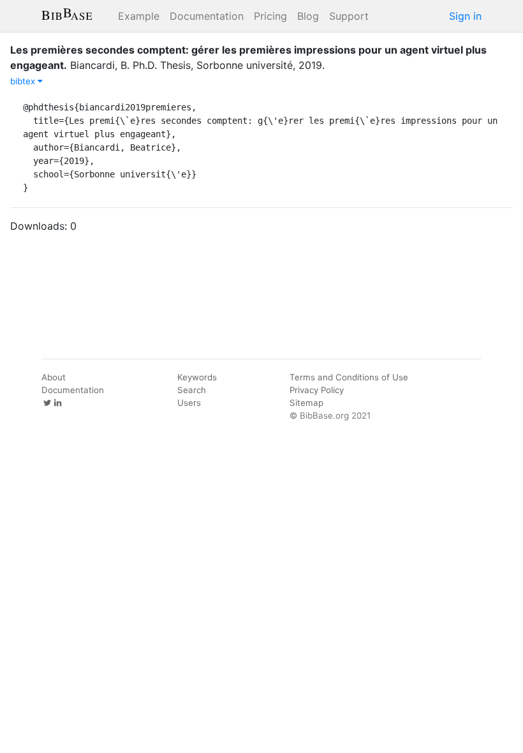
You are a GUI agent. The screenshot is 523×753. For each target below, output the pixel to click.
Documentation (207, 16)
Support (349, 16)
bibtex (24, 81)
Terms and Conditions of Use (349, 377)
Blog (308, 16)
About (53, 377)
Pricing (270, 16)
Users (189, 403)
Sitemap (306, 403)
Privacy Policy (317, 390)
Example (138, 16)
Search (191, 390)
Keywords (197, 377)
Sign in (465, 16)
